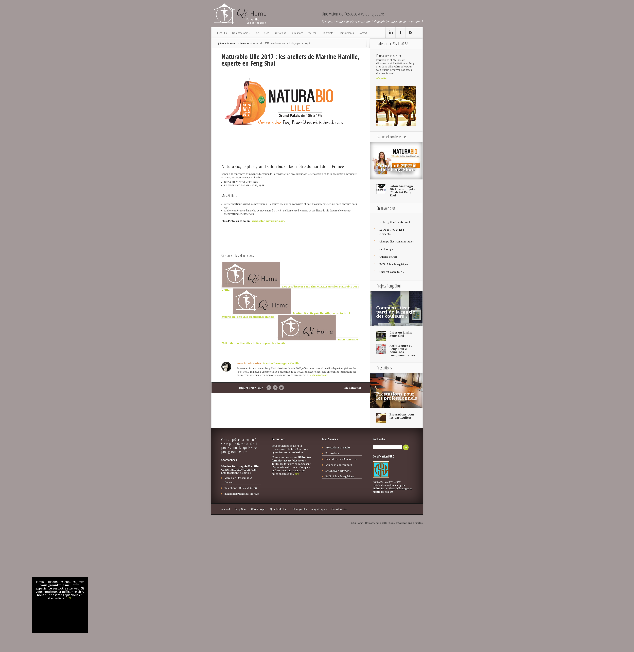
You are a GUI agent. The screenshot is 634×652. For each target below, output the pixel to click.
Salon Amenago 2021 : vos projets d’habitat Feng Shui (402, 190)
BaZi (257, 32)
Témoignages (347, 32)
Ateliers (312, 32)
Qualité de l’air (388, 256)
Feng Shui (222, 32)
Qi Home (221, 43)
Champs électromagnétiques (396, 241)
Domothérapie (240, 32)
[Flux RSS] (411, 32)
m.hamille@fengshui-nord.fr (241, 493)
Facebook (275, 387)
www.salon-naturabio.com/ (268, 221)
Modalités (381, 78)
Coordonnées (339, 509)
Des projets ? (328, 32)
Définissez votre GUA (338, 470)
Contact (363, 32)
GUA (266, 32)
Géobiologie (386, 249)
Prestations (280, 32)
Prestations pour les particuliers (401, 415)
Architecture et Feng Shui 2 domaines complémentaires (402, 350)
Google (268, 387)
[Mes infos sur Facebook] (400, 32)
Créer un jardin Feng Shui (400, 333)
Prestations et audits (337, 447)
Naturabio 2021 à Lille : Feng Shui (396, 167)
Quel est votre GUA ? (391, 272)
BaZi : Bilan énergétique (393, 264)
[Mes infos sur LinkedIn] (390, 32)
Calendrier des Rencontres (341, 459)
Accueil (225, 509)
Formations (297, 32)
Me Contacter (352, 387)
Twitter (281, 387)
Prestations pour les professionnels (396, 396)
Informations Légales (409, 523)
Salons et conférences (238, 43)
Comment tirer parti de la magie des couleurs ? (395, 312)
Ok (70, 598)
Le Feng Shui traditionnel (394, 222)
